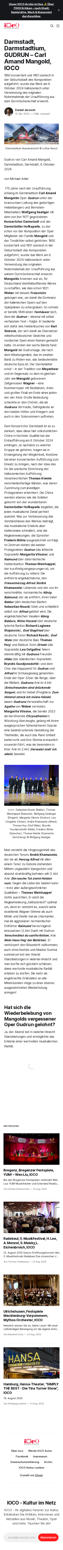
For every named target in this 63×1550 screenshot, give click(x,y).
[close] (59, 10)
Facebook (22, 1456)
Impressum (40, 1456)
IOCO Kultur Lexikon (31, 1467)
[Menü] (58, 26)
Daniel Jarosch (25, 110)
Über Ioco (17, 1450)
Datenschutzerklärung (24, 1462)
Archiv (48, 1462)
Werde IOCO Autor (40, 1450)
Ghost (39, 1475)
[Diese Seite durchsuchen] (52, 26)
